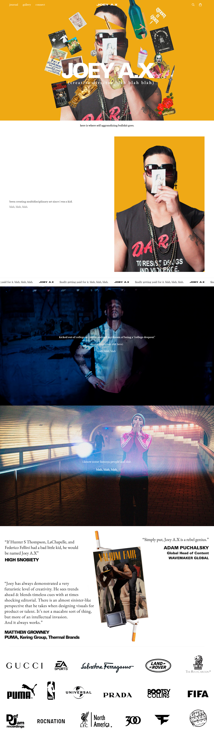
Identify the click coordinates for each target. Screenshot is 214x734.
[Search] (193, 4)
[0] (200, 4)
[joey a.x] (106, 4)
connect (40, 4)
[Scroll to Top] (208, 718)
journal (13, 4)
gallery (27, 4)
